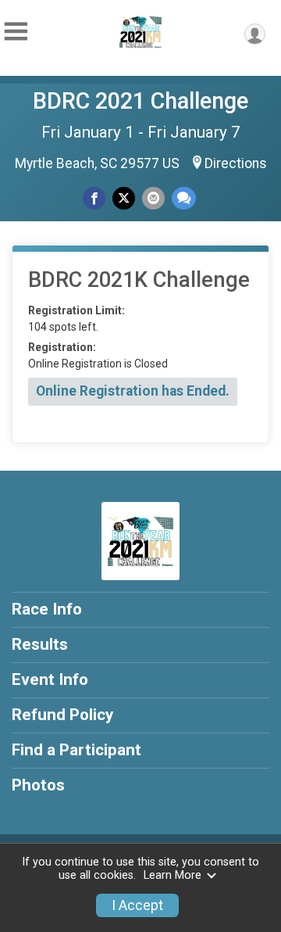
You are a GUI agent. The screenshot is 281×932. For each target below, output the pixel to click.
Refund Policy (62, 714)
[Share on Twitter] (123, 198)
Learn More (172, 875)
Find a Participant (76, 749)
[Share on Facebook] (94, 198)
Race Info (47, 609)
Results (40, 644)
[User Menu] (254, 34)
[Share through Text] (184, 198)
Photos (38, 785)
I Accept (137, 905)
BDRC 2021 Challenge (140, 101)
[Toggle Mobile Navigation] (15, 32)
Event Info (50, 679)
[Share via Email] (153, 198)
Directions (236, 163)
